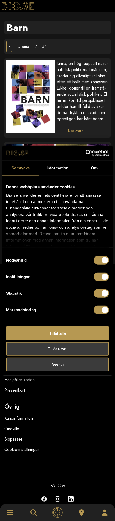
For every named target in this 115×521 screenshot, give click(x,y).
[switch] (101, 276)
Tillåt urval (57, 349)
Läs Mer (75, 131)
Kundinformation (18, 418)
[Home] (57, 512)
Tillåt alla (57, 333)
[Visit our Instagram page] (57, 503)
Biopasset (13, 439)
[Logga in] (105, 512)
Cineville (11, 429)
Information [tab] (57, 167)
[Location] (81, 512)
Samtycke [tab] (20, 167)
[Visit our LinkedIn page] (71, 503)
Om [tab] (94, 167)
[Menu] (10, 512)
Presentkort (14, 390)
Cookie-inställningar (21, 449)
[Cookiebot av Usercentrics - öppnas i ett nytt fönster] (85, 153)
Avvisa (57, 364)
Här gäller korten (19, 380)
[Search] (34, 512)
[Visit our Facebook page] (44, 503)
